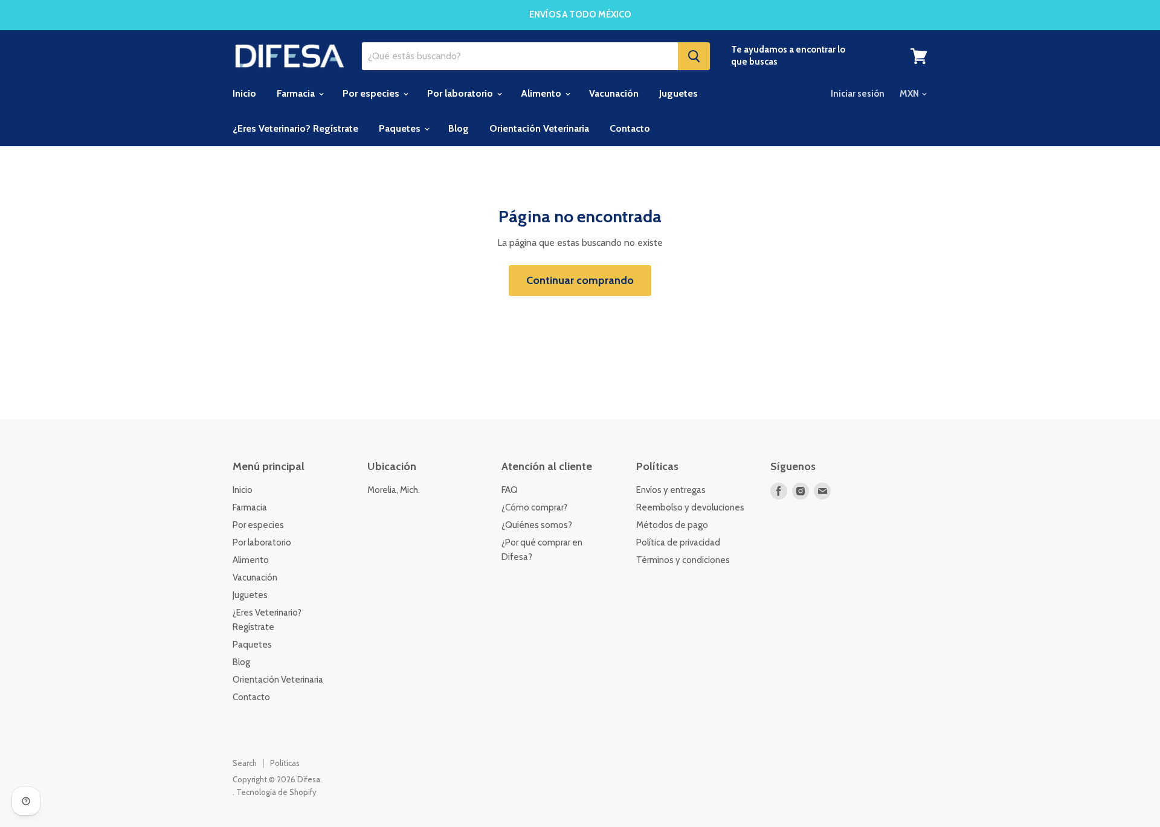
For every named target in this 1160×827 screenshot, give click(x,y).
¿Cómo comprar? (534, 507)
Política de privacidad (678, 542)
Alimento (542, 93)
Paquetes (401, 128)
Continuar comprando (580, 280)
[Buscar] (694, 56)
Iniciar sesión (857, 93)
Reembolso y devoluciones (690, 507)
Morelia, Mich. (393, 489)
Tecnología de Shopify (276, 792)
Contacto (630, 128)
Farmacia (297, 93)
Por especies (372, 93)
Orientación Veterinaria (539, 128)
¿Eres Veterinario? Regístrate (295, 128)
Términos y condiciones (683, 560)
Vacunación (614, 93)
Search (245, 763)
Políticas (285, 763)
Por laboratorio (461, 93)
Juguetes (678, 93)
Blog (458, 128)
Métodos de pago (672, 525)
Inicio (244, 93)
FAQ (509, 489)
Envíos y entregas (671, 489)
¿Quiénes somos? (536, 525)
